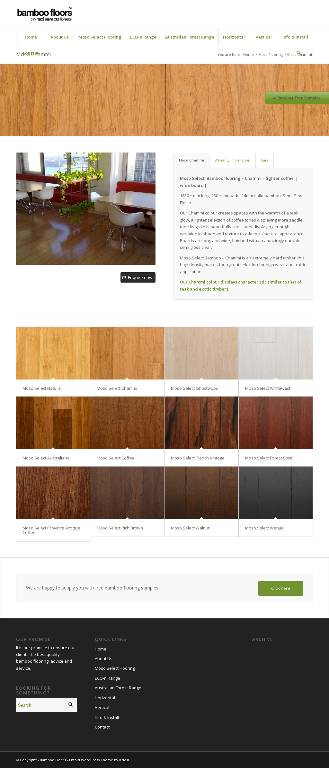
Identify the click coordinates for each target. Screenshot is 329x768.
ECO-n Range (107, 678)
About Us (103, 658)
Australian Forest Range (118, 688)
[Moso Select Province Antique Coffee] (53, 493)
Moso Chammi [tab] (191, 160)
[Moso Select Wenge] (276, 493)
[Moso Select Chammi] (127, 353)
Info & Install (107, 717)
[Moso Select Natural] (53, 353)
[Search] (298, 53)
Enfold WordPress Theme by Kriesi (99, 759)
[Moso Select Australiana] (53, 423)
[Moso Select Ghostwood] (201, 353)
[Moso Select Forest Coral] (276, 423)
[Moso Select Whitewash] (276, 353)
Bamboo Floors (53, 759)
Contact (102, 727)
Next (149, 209)
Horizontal (105, 698)
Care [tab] (264, 160)
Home (100, 649)
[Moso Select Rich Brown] (127, 493)
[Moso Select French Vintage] (201, 423)
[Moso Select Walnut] (201, 493)
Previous (22, 209)
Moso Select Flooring (115, 668)
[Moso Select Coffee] (127, 423)
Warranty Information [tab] (232, 160)
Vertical (102, 707)
